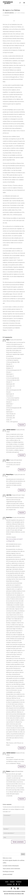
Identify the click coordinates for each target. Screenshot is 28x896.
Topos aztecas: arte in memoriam (11, 868)
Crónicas (22, 12)
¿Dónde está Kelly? (7, 874)
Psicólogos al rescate (8, 871)
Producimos (18, 881)
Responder (21, 424)
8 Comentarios (6, 15)
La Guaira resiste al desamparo (11, 865)
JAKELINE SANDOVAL (9, 12)
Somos (6, 881)
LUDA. (22, 893)
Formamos (9, 884)
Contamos (12, 881)
